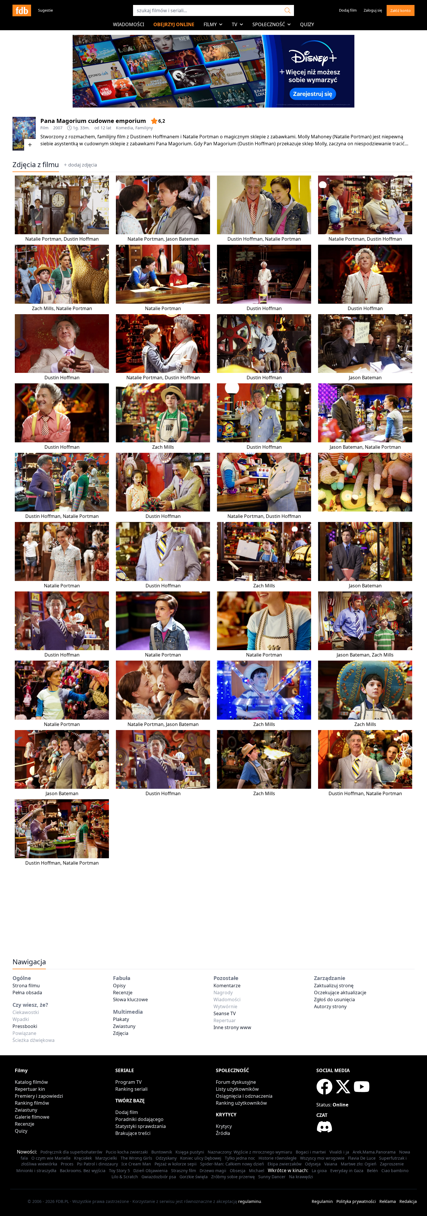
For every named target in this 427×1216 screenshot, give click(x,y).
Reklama (387, 1201)
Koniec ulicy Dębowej (200, 1158)
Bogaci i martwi (311, 1152)
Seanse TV (225, 1013)
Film (44, 127)
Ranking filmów (32, 1103)
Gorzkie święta (194, 1176)
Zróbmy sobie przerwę (233, 1176)
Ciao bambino (394, 1170)
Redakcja (408, 1201)
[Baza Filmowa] (21, 10)
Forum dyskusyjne (236, 1082)
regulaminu (249, 1201)
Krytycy (224, 1126)
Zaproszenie (392, 1164)
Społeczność (268, 24)
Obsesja (237, 1170)
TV (234, 24)
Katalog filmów (31, 1082)
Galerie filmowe (32, 1117)
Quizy (307, 24)
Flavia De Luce (362, 1158)
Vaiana (330, 1164)
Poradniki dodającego (139, 1119)
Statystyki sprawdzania (140, 1126)
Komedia (124, 127)
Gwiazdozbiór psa (158, 1176)
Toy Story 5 (119, 1170)
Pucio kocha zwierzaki (127, 1152)
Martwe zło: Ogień (358, 1164)
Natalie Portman (43, 239)
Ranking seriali (131, 1089)
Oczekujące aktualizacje (340, 992)
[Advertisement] (213, 907)
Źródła (223, 1133)
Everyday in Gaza (346, 1170)
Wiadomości (128, 24)
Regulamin (322, 1201)
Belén (372, 1170)
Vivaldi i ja (339, 1152)
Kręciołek (83, 1158)
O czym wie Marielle (51, 1158)
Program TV (128, 1082)
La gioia (319, 1170)
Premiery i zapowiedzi (39, 1096)
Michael (256, 1170)
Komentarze (227, 985)
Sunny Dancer (272, 1176)
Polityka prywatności (356, 1201)
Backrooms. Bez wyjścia (82, 1170)
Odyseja (313, 1164)
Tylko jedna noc (240, 1158)
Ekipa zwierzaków (285, 1164)
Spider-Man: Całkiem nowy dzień (232, 1164)
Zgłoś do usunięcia (334, 999)
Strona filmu (26, 985)
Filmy (210, 24)
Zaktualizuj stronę (334, 985)
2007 (57, 127)
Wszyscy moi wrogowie (322, 1158)
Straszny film (183, 1170)
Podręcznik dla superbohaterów (71, 1152)
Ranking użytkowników (241, 1103)
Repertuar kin (30, 1089)
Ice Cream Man (136, 1164)
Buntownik (161, 1152)
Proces (67, 1164)
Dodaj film (348, 10)
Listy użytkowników (237, 1089)
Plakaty (121, 1019)
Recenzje (122, 992)
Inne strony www (232, 1027)
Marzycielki (106, 1158)
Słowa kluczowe (130, 999)
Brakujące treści (132, 1133)
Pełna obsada (27, 992)
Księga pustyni (189, 1152)
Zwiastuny (124, 1026)
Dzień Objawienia (150, 1170)
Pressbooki (24, 1026)
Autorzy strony (330, 1006)
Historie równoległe (278, 1158)
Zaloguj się (373, 10)
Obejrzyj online (173, 24)
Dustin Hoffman (81, 239)
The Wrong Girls (136, 1158)
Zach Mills (43, 308)
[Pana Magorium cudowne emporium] (24, 134)
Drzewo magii (213, 1170)
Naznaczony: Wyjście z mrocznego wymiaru (250, 1152)
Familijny (144, 127)
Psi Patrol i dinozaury (97, 1164)
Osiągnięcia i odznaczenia (244, 1096)
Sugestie (45, 10)
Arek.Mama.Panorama (374, 1152)
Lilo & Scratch (125, 1176)
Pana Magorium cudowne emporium (93, 121)
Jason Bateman (182, 239)
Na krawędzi (301, 1176)
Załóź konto (400, 10)
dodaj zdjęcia (82, 165)
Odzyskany (166, 1158)
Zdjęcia (120, 1033)
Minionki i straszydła (36, 1170)
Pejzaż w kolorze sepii (176, 1164)
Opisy (119, 985)
